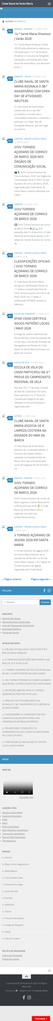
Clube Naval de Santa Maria (17, 3)
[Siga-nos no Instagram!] (49, 590)
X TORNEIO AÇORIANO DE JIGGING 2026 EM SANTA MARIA (32, 540)
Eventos (28, 29)
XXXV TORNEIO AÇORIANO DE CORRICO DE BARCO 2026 (30, 214)
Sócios (27, 76)
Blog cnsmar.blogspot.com (17, 864)
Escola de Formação (24, 314)
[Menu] (49, 3)
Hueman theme (41, 991)
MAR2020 (9, 904)
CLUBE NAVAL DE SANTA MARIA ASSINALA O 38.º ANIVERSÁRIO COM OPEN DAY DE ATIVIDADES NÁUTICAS (32, 91)
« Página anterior (12, 579)
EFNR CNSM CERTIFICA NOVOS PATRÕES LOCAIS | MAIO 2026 (31, 323)
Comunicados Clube (14, 877)
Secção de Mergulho (14, 925)
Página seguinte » (41, 579)
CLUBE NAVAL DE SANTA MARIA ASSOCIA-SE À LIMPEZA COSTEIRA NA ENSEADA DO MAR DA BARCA (31, 430)
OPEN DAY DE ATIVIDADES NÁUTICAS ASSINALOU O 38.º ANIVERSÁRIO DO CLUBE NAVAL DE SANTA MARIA (26, 704)
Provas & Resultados (35, 139)
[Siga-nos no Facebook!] (44, 590)
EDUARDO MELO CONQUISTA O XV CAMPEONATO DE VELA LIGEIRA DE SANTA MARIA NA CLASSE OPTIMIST (25, 732)
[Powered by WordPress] (17, 991)
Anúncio (18, 29)
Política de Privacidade (12, 955)
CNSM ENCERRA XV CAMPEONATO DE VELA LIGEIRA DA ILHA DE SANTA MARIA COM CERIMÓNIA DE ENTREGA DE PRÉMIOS (24, 718)
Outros (18, 416)
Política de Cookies (10, 959)
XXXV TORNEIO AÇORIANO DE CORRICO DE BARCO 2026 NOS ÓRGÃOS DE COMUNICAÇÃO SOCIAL (30, 156)
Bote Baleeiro (11, 871)
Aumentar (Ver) (26, 797)
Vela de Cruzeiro (12, 938)
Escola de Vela (21, 362)
